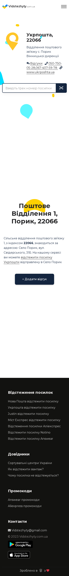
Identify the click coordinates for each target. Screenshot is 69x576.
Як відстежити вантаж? (26, 469)
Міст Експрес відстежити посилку (34, 420)
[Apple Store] (20, 554)
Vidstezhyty (21, 6)
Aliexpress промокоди (25, 506)
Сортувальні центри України (30, 463)
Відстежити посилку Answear (30, 438)
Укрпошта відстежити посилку (31, 407)
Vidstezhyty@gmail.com (29, 530)
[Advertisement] (34, 159)
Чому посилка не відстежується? (33, 475)
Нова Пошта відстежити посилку (33, 401)
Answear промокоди (24, 500)
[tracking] (61, 88)
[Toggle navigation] (64, 6)
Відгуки (36, 63)
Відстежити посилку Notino (29, 432)
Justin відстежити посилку (28, 414)
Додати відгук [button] (35, 279)
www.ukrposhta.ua (40, 72)
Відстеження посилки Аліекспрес (34, 426)
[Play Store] (20, 544)
